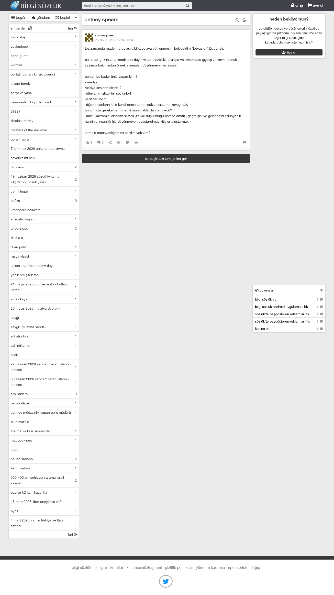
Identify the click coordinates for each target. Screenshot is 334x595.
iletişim (100, 567)
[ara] (187, 5)
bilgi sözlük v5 (287, 299)
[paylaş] (110, 142)
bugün (20, 17)
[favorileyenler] (136, 142)
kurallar (116, 567)
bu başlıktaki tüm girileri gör (166, 158)
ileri (70, 28)
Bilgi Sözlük (40, 6)
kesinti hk (287, 328)
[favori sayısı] (119, 142)
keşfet (64, 17)
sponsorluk (237, 567)
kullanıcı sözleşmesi (144, 567)
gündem (43, 17)
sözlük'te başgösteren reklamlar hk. (287, 314)
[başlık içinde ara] (237, 20)
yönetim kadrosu (210, 567)
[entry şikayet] (244, 142)
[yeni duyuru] (321, 290)
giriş (298, 5)
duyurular (266, 290)
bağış (255, 567)
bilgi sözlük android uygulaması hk (287, 306)
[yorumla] (127, 142)
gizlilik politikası (179, 567)
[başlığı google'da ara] (244, 20)
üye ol (317, 5)
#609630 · (114, 40)
